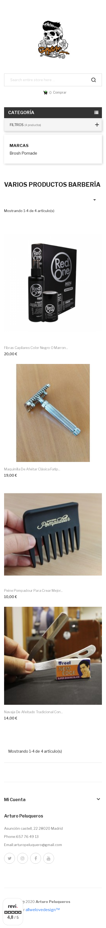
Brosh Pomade (23, 153)
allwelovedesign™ (43, 909)
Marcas (19, 145)
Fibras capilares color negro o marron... (36, 347)
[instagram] (22, 858)
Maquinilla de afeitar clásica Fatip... (32, 469)
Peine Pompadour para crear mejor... (33, 590)
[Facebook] (35, 858)
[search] (93, 80)
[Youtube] (48, 858)
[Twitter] (9, 858)
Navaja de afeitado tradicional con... (33, 712)
